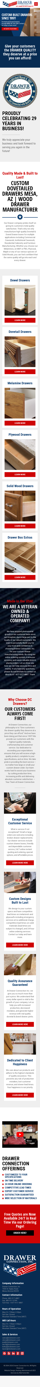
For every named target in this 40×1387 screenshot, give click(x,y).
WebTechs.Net (24, 1373)
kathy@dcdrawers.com (11, 1347)
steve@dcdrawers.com (11, 1340)
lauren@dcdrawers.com (11, 1349)
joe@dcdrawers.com (10, 1342)
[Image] (20, 300)
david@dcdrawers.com (11, 1344)
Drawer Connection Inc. (21, 1365)
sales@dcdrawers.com (11, 1338)
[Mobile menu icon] (36, 4)
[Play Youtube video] (20, 1134)
